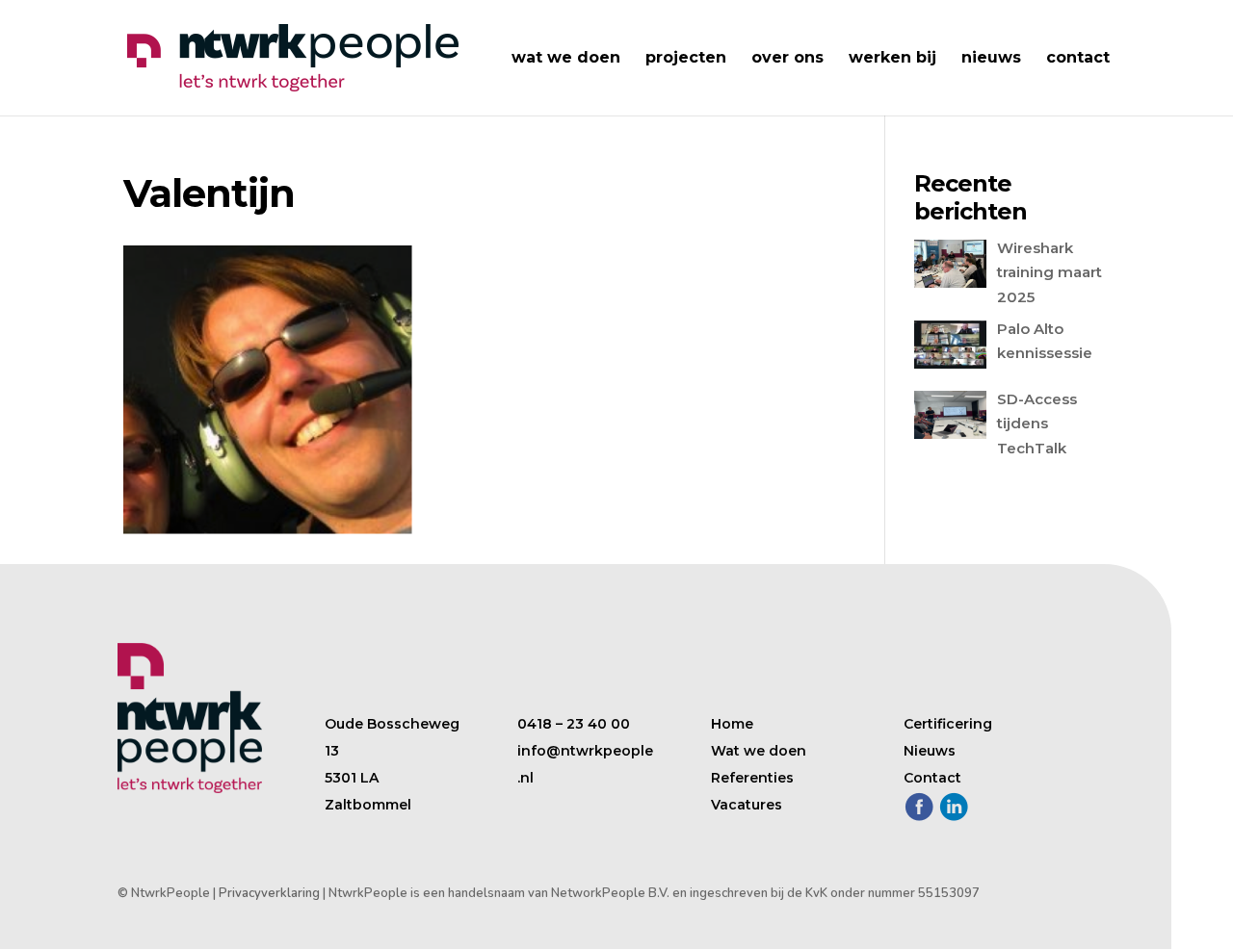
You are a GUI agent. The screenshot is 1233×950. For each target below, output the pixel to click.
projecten (685, 58)
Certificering (948, 723)
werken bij (892, 58)
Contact (932, 777)
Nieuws (930, 750)
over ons (787, 58)
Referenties (752, 777)
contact (1078, 58)
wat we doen (566, 58)
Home (732, 723)
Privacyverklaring (269, 893)
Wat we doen (758, 750)
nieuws (991, 58)
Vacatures (746, 804)
